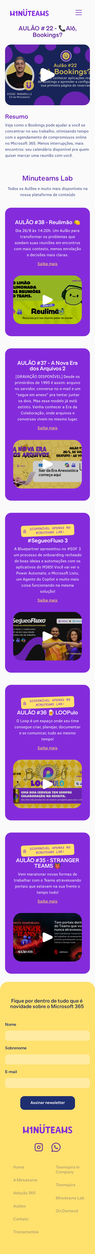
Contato (20, 1219)
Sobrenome (16, 1048)
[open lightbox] (47, 75)
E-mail (11, 1072)
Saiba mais (47, 263)
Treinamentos (26, 1232)
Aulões (19, 1206)
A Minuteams (25, 1180)
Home (18, 1167)
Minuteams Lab (70, 1198)
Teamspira (65, 1185)
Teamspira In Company (68, 1169)
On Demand (67, 1211)
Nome (10, 1024)
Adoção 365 (24, 1193)
